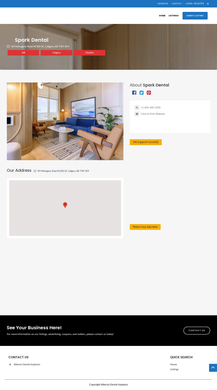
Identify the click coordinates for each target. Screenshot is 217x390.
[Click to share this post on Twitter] (141, 93)
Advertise (163, 3)
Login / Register (195, 4)
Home (162, 15)
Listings (174, 15)
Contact (177, 3)
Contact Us (197, 330)
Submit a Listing (195, 15)
